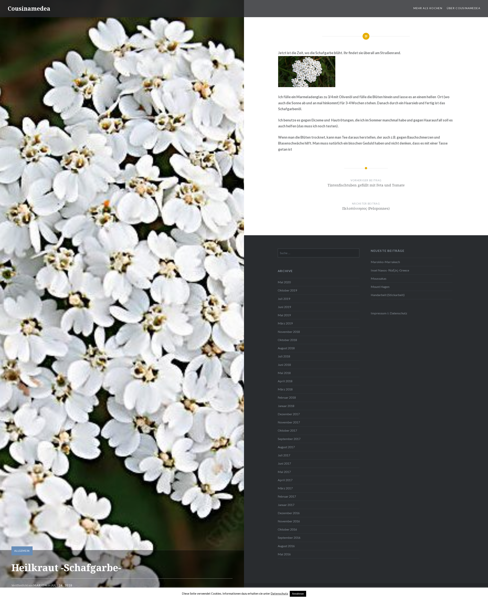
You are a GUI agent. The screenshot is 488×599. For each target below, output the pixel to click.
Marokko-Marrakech (385, 262)
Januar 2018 (286, 406)
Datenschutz (398, 313)
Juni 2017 (284, 463)
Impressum (378, 313)
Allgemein (22, 550)
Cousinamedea (29, 8)
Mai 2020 (284, 282)
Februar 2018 (287, 397)
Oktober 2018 (287, 340)
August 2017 (286, 447)
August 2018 (286, 348)
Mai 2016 (284, 554)
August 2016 (286, 546)
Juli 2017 (284, 455)
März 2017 (285, 488)
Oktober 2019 (287, 290)
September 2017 (289, 439)
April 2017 (285, 480)
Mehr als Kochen (427, 8)
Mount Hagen (380, 286)
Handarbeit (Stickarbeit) (388, 295)
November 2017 (289, 422)
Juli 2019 (284, 298)
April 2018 (285, 381)
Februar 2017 (287, 496)
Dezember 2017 (289, 414)
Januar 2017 (286, 505)
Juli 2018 (284, 356)
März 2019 (285, 323)
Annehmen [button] (298, 593)
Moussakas (378, 278)
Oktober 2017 (287, 430)
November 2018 (289, 331)
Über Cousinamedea (463, 8)
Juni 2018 (284, 364)
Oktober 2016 (287, 529)
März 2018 (285, 389)
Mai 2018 (284, 373)
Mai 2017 (284, 472)
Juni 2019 (284, 307)
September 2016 (289, 537)
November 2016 (289, 521)
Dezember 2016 (289, 513)
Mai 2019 (284, 315)
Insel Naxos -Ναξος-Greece (390, 270)
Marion (40, 585)
